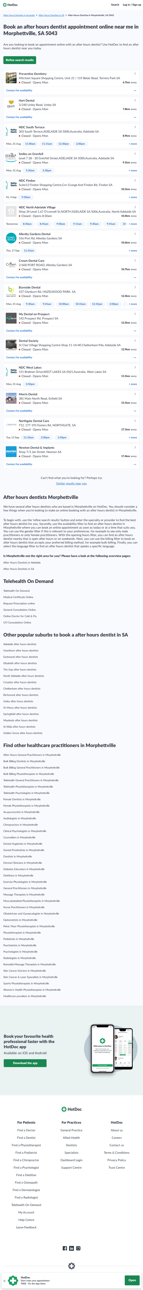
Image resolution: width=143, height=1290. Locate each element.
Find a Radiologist (26, 1197)
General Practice (71, 1130)
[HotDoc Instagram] (78, 1248)
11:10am (28, 437)
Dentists (71, 1145)
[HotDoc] (10, 5)
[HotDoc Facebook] (64, 1248)
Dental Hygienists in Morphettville (22, 844)
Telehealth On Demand (16, 591)
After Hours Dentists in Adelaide (22, 562)
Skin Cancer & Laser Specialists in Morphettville (30, 977)
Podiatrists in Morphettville (18, 939)
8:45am (44, 224)
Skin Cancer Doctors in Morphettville (24, 971)
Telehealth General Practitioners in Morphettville (30, 780)
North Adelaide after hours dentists (23, 676)
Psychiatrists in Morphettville (19, 945)
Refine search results (20, 60)
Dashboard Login (71, 1160)
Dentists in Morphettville (17, 856)
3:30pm (46, 170)
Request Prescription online (19, 603)
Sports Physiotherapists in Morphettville (26, 983)
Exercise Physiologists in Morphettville (25, 882)
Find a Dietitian (26, 1175)
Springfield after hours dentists (21, 714)
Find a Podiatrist (26, 1152)
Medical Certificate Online (18, 597)
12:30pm (63, 144)
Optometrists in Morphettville (20, 920)
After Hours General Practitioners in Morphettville (32, 755)
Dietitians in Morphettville (18, 875)
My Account (26, 1212)
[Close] (4, 1281)
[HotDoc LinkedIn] (71, 1248)
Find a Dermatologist (26, 1190)
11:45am (29, 250)
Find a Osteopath (26, 1182)
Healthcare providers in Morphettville (24, 996)
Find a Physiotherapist (26, 1145)
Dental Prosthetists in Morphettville (23, 850)
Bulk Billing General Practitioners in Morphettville (31, 767)
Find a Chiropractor (26, 1160)
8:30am (27, 224)
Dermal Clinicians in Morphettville (22, 863)
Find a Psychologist (26, 1167)
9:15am (77, 224)
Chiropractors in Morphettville (20, 825)
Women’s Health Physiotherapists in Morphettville (32, 990)
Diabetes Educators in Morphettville (24, 869)
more (133, 144)
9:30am (30, 170)
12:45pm (97, 304)
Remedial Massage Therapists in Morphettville (29, 964)
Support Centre (71, 1167)
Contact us (116, 1145)
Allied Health (71, 1137)
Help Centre (26, 1219)
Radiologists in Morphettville (19, 958)
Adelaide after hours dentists (19, 644)
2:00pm (80, 144)
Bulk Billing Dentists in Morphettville (24, 761)
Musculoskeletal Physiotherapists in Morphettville (31, 901)
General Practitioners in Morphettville (24, 888)
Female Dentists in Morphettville (22, 799)
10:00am (64, 304)
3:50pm (30, 384)
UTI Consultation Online (17, 622)
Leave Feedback (26, 1227)
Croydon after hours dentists (19, 682)
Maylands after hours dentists (20, 720)
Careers (117, 1137)
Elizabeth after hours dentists (20, 663)
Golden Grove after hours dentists (22, 733)
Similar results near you (71, 483)
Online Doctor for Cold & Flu (20, 616)
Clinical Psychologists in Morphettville (24, 831)
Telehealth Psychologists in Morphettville (26, 793)
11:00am (30, 144)
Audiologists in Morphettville (19, 818)
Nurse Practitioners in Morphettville (24, 907)
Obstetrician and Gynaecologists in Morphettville (31, 913)
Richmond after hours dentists (20, 695)
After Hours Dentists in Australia (19, 15)
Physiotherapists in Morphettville (22, 933)
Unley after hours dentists (18, 701)
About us (117, 1130)
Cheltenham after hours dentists (21, 688)
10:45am (80, 304)
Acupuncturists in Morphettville (21, 812)
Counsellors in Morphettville (19, 837)
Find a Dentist (26, 1137)
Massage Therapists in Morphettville (24, 894)
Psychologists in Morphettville (20, 952)
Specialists (71, 1152)
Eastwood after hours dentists (20, 657)
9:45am (111, 224)
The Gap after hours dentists (19, 669)
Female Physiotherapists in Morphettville (26, 806)
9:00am (60, 224)
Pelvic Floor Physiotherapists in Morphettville (29, 926)
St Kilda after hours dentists (19, 727)
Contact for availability (19, 90)
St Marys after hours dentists (20, 708)
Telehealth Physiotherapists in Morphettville (28, 787)
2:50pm (62, 437)
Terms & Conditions (116, 1152)
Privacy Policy (116, 1160)
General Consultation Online (19, 610)
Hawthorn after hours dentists (20, 650)
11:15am (47, 144)
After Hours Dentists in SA (51, 15)
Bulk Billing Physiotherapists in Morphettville (28, 774)
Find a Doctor (26, 1130)
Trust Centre (117, 1167)
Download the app (25, 1063)
